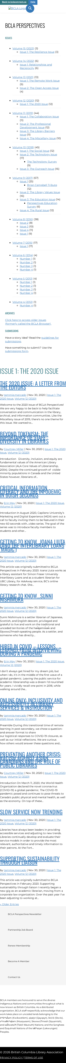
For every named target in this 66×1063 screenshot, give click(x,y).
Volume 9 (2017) (22, 178)
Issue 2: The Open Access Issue (39, 88)
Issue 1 (24, 181)
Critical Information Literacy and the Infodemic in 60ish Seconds (30, 491)
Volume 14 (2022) (23, 61)
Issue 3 (24, 226)
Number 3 (26, 266)
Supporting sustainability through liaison (29, 860)
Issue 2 (24, 222)
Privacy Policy (11, 1057)
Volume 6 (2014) (22, 255)
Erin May (9, 503)
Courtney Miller (14, 449)
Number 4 (26, 269)
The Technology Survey (42, 161)
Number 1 (26, 258)
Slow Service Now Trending (31, 812)
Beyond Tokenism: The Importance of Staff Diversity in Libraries (24, 437)
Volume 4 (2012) (22, 302)
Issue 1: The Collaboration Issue (39, 116)
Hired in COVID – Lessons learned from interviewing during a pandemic (30, 650)
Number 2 (26, 262)
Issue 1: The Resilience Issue (37, 52)
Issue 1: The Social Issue (34, 150)
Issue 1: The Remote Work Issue (40, 80)
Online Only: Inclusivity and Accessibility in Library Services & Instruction (31, 703)
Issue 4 (24, 230)
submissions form (16, 351)
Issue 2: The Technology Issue (38, 154)
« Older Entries (9, 904)
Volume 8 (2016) (22, 219)
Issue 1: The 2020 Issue (34, 104)
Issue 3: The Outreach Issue (37, 169)
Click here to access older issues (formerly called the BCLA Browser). (28, 321)
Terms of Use (33, 1057)
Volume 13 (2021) (23, 77)
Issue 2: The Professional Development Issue (35, 125)
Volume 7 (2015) (22, 242)
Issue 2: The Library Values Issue (40, 192)
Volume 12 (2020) (23, 100)
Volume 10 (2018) (23, 147)
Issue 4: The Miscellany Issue (38, 138)
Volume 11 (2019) (22, 113)
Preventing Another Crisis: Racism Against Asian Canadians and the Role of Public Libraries (30, 759)
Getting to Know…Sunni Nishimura (26, 598)
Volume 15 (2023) (23, 48)
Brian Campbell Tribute (42, 185)
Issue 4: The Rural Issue (34, 210)
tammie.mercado (15, 395)
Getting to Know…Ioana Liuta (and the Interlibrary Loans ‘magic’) (32, 545)
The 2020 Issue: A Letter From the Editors (33, 385)
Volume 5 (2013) (22, 278)
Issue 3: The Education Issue (37, 199)
